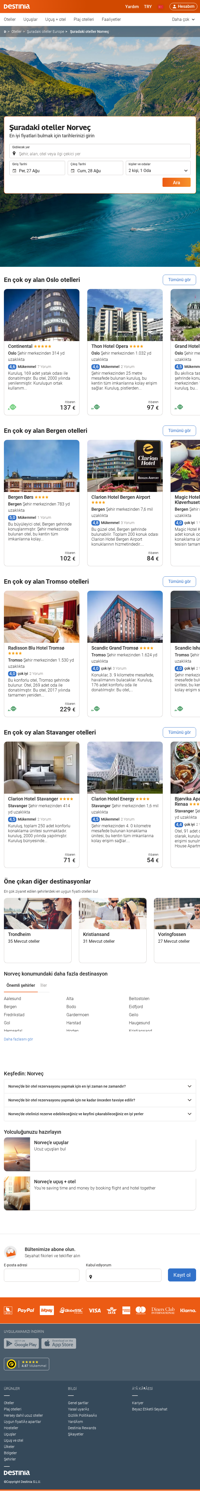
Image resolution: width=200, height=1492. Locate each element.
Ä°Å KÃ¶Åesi (142, 1388)
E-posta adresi (15, 1265)
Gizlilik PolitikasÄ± (82, 1415)
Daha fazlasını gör (18, 1039)
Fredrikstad (14, 1014)
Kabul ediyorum (98, 1265)
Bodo (71, 1006)
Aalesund (12, 998)
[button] (147, 6)
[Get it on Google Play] (22, 1344)
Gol (7, 1022)
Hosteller (11, 1428)
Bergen (10, 1006)
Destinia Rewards (82, 1428)
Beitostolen (139, 998)
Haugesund (139, 1022)
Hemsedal (13, 1030)
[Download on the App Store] (60, 1344)
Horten (72, 1030)
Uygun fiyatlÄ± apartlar (22, 1422)
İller (43, 985)
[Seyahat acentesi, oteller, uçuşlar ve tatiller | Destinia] (17, 6)
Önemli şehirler (21, 985)
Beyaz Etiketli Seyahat (149, 1409)
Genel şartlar (78, 1403)
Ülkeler (9, 1447)
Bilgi (72, 1388)
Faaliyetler (111, 19)
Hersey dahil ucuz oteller (23, 1415)
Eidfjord (136, 1006)
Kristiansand (140, 1030)
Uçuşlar (30, 19)
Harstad (73, 1022)
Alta (70, 998)
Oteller (10, 19)
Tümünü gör (179, 279)
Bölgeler (10, 1453)
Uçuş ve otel (13, 1440)
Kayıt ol (182, 1275)
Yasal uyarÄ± (78, 1409)
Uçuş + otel (55, 19)
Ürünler (12, 1388)
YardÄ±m (75, 1422)
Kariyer (137, 1403)
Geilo (133, 1014)
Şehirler (10, 1459)
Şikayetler (76, 1434)
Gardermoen (77, 1014)
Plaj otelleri (84, 19)
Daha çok (181, 19)
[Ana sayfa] (5, 31)
